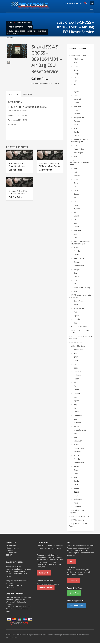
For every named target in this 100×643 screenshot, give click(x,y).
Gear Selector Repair (79, 326)
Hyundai (77, 208)
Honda (76, 88)
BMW (76, 66)
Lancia (76, 216)
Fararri (76, 205)
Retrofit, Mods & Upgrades (77, 511)
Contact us (73, 580)
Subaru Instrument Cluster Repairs (79, 140)
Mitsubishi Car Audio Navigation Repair (80, 242)
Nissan (76, 110)
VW (75, 284)
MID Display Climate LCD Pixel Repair (80, 296)
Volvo (76, 156)
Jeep (75, 223)
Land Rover (78, 415)
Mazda (76, 103)
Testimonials (44, 573)
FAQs (71, 561)
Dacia (76, 190)
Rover (76, 124)
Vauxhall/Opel (79, 258)
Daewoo (77, 371)
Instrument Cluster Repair (81, 55)
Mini (75, 238)
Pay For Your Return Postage (78, 524)
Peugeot (77, 113)
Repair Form (74, 593)
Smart (76, 484)
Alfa (75, 168)
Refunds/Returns (45, 588)
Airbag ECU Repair (47, 83)
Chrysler (77, 70)
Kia (75, 212)
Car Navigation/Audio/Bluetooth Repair (80, 162)
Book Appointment (76, 605)
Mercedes (78, 106)
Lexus (76, 219)
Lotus (76, 95)
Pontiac (77, 455)
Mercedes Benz (80, 430)
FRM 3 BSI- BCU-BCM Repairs (79, 331)
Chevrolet (77, 506)
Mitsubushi (78, 441)
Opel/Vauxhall (79, 448)
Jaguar (76, 92)
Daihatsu (77, 375)
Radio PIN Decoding (82, 287)
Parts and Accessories (80, 516)
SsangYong (78, 301)
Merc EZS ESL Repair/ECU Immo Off (80, 337)
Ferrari (76, 379)
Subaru (76, 488)
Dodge (76, 73)
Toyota (77, 145)
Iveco (76, 397)
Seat (75, 128)
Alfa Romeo (78, 59)
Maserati (77, 99)
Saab (76, 323)
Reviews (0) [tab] (27, 94)
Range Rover (79, 117)
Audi (75, 62)
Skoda (76, 132)
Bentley (77, 176)
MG (75, 234)
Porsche (77, 251)
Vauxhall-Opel (79, 149)
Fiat (75, 84)
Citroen (77, 77)
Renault (77, 121)
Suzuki (56, 83)
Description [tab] (13, 94)
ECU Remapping (77, 520)
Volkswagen (78, 152)
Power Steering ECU (79, 342)
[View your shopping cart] (86, 3)
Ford (75, 81)
